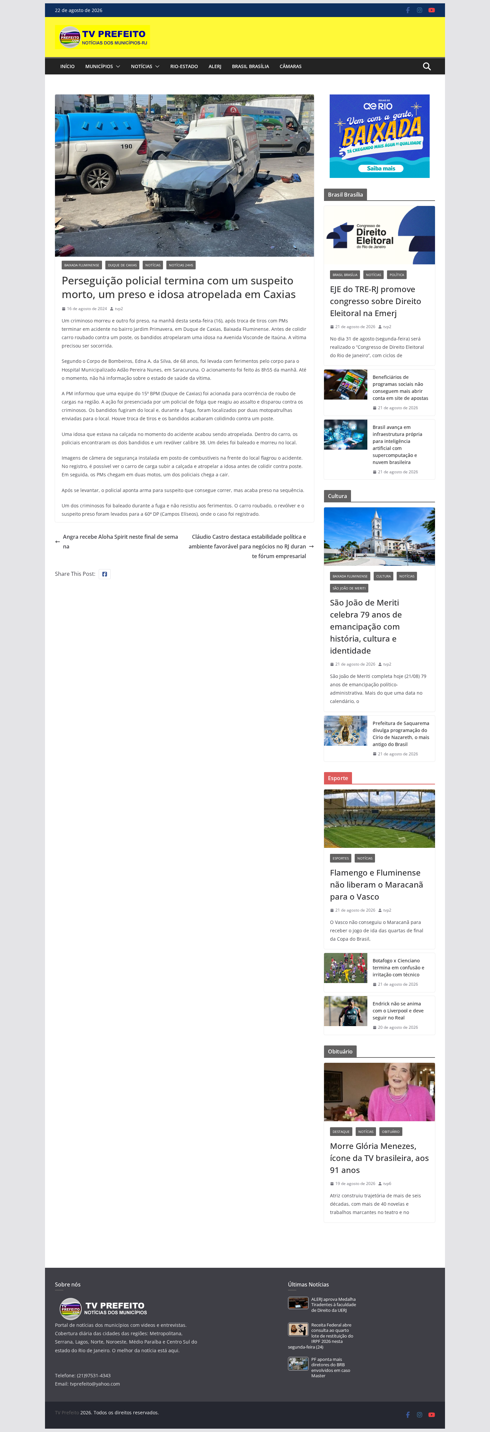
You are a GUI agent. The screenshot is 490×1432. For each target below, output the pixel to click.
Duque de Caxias (122, 265)
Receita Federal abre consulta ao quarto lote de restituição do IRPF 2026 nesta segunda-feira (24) (320, 1336)
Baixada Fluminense (81, 265)
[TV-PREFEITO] (102, 1301)
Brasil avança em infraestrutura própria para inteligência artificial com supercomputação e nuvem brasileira (397, 444)
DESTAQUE (341, 1131)
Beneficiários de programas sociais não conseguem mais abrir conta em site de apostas (400, 387)
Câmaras (291, 66)
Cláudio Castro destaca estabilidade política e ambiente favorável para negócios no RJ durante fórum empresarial (247, 546)
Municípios (99, 66)
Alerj (215, 66)
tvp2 (119, 308)
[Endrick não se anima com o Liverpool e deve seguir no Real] (345, 1015)
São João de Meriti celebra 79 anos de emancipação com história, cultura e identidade (366, 626)
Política (397, 274)
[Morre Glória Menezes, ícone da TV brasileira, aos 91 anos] (379, 1092)
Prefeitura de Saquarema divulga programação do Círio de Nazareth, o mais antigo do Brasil (401, 733)
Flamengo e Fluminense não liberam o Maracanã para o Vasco (376, 884)
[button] (116, 66)
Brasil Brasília (250, 66)
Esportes (341, 858)
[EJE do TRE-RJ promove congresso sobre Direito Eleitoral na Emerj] (379, 235)
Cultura (383, 576)
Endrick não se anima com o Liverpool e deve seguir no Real (398, 1010)
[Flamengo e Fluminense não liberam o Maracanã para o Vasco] (379, 818)
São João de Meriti (349, 588)
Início (67, 66)
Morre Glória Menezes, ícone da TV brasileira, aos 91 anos (379, 1157)
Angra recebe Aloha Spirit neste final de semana (120, 541)
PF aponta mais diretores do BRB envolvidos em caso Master (330, 1368)
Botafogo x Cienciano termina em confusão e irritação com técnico (398, 967)
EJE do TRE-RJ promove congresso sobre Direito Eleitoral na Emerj (375, 300)
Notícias (141, 66)
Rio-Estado (184, 66)
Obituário (391, 1131)
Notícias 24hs (181, 265)
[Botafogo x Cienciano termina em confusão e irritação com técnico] (345, 972)
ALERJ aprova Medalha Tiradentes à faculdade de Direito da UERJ (333, 1304)
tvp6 (387, 1183)
